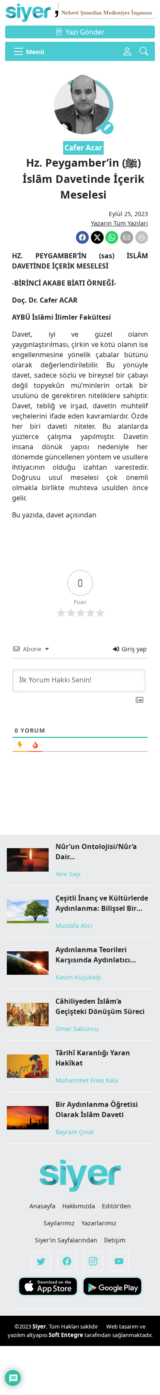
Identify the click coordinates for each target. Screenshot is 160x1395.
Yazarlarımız (98, 1223)
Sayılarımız (59, 1223)
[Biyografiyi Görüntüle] (107, 127)
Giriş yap (133, 649)
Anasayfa (42, 1206)
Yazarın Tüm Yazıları (119, 223)
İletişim (114, 1240)
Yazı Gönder (85, 32)
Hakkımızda (78, 1206)
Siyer (39, 1326)
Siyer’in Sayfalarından (66, 1240)
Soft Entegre (66, 1335)
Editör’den (116, 1206)
